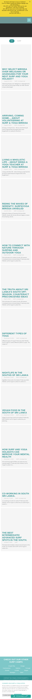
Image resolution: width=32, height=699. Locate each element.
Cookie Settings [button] (7, 695)
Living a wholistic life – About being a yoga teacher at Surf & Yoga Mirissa (15, 163)
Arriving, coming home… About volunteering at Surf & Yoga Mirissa (15, 119)
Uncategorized (21, 81)
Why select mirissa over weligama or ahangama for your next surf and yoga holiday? (15, 74)
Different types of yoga (14, 334)
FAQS (14, 678)
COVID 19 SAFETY (22, 678)
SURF (19, 41)
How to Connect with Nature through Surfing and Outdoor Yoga (16, 249)
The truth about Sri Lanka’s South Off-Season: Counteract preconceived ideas (15, 293)
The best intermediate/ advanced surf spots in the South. (14, 536)
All (12, 41)
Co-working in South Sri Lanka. (15, 494)
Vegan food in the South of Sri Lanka (14, 411)
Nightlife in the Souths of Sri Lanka (15, 373)
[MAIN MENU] (29, 20)
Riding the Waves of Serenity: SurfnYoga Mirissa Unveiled (15, 206)
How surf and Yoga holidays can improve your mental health (16, 453)
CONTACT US (8, 678)
